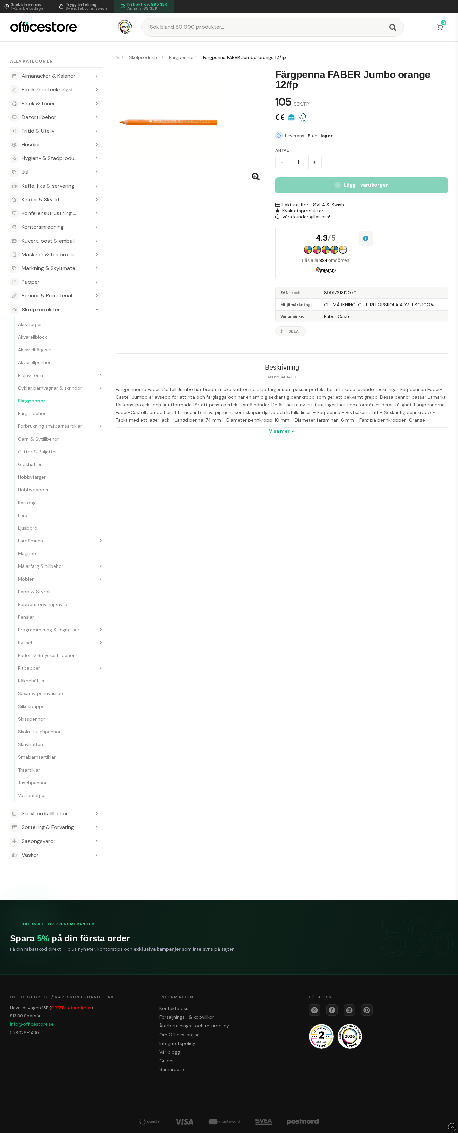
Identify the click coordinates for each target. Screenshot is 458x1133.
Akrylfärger (30, 324)
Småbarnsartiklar (37, 757)
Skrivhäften (30, 744)
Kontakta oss (173, 1008)
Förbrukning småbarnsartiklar (50, 426)
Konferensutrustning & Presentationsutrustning (56, 213)
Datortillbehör (39, 117)
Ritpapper (29, 668)
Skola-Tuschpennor (39, 732)
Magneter (28, 553)
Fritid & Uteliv (38, 130)
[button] (441, 27)
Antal (282, 150)
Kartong (27, 502)
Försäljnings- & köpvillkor (186, 1017)
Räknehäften (32, 681)
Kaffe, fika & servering (48, 185)
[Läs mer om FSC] (302, 117)
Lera (22, 515)
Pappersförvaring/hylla (42, 604)
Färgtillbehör (32, 413)
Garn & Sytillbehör (38, 439)
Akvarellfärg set (35, 350)
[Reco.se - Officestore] (125, 27)
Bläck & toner (38, 103)
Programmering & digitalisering (52, 630)
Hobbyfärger (32, 477)
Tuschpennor (32, 783)
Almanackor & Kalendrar (51, 75)
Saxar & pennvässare (41, 693)
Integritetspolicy (177, 1043)
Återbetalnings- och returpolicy (194, 1026)
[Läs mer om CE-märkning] (280, 117)
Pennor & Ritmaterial (47, 295)
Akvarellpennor (34, 362)
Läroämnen (30, 541)
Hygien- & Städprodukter (53, 158)
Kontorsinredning (43, 226)
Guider (166, 1061)
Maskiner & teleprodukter (53, 254)
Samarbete (171, 1069)
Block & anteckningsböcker (55, 89)
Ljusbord (27, 528)
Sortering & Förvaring (48, 827)
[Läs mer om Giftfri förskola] (291, 117)
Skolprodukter (41, 309)
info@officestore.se (32, 1024)
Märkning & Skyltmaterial (52, 268)
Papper (31, 281)
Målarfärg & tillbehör (40, 566)
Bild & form (30, 375)
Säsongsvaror (39, 841)
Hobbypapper (33, 490)
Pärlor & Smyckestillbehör (46, 655)
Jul (25, 172)
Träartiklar (29, 770)
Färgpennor (31, 401)
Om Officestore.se (179, 1034)
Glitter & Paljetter (37, 452)
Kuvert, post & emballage (53, 240)
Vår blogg (169, 1052)
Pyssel (25, 643)
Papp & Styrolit (35, 592)
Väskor (30, 854)
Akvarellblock (32, 337)
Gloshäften (30, 464)
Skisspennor (31, 719)
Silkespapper (32, 706)
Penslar (26, 617)
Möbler (26, 579)
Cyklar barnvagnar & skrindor (50, 388)
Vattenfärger (32, 795)
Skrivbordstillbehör (45, 813)
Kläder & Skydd (40, 199)
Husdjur (31, 144)
